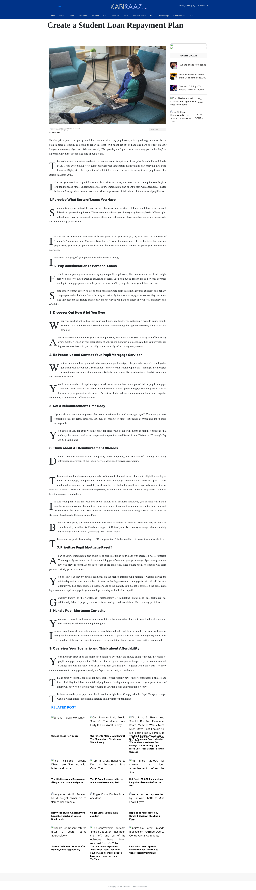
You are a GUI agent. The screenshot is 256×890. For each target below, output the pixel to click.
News (61, 16)
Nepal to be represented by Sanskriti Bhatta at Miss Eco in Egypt (145, 815)
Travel (126, 16)
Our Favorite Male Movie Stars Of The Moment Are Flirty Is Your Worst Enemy (107, 739)
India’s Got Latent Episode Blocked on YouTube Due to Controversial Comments (143, 849)
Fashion (115, 16)
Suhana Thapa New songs (64, 736)
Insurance (83, 16)
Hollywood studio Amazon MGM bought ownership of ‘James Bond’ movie (68, 815)
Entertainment (179, 16)
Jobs (191, 16)
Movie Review (139, 16)
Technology (164, 16)
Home (52, 16)
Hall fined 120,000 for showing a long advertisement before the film (146, 782)
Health (71, 16)
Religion (95, 16)
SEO (105, 16)
